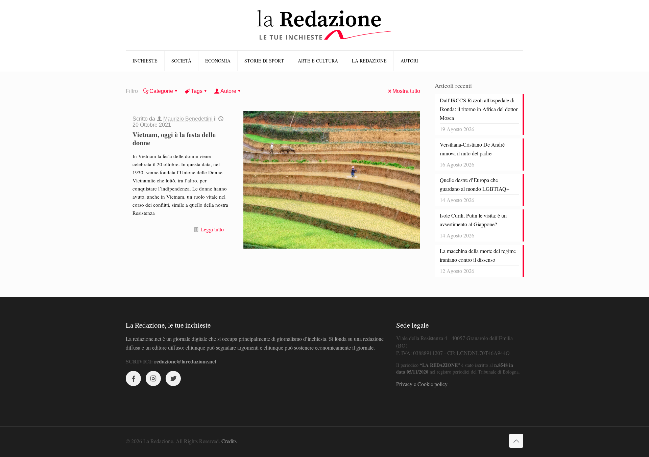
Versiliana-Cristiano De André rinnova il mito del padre (472, 149)
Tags (196, 91)
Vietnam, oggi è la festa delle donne (174, 139)
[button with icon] (133, 378)
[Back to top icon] (516, 441)
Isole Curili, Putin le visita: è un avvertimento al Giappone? (473, 220)
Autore (228, 91)
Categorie (161, 91)
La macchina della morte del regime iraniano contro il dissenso (478, 255)
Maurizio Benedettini (188, 119)
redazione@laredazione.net (185, 361)
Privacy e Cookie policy (422, 383)
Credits (229, 441)
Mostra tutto (406, 91)
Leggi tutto (212, 229)
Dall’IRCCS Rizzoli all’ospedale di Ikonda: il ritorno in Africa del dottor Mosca (479, 109)
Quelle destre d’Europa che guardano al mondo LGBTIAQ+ (474, 184)
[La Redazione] (324, 25)
